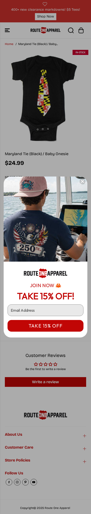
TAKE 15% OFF (46, 326)
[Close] (82, 181)
